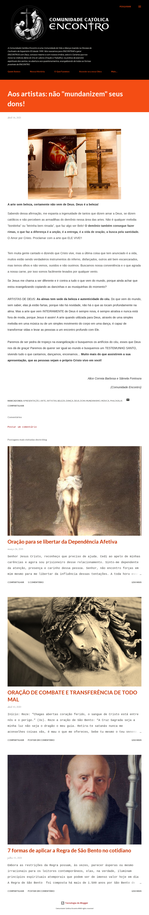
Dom (82, 400)
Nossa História (37, 71)
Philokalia (116, 400)
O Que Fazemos (62, 71)
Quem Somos (14, 71)
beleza (61, 400)
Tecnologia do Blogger (76, 903)
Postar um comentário (22, 427)
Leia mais (136, 582)
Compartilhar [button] (16, 405)
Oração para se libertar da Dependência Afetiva (62, 541)
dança (69, 400)
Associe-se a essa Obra (90, 71)
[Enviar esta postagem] (128, 400)
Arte (43, 400)
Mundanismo (93, 400)
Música (105, 400)
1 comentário (36, 582)
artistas (52, 400)
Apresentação (31, 400)
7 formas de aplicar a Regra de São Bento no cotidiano (69, 850)
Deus (76, 400)
